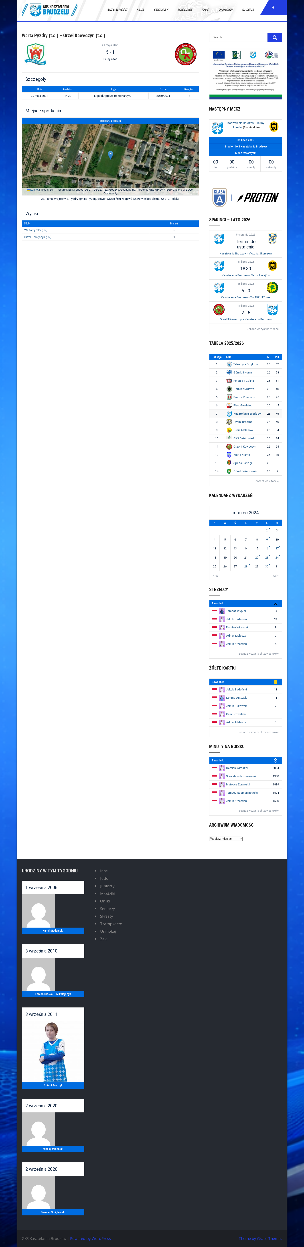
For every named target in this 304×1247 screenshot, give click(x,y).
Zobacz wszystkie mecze (263, 329)
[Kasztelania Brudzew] (217, 128)
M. (268, 357)
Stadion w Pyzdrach (110, 120)
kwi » (276, 575)
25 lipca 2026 (245, 283)
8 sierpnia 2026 (245, 234)
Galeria (248, 10)
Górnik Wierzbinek (245, 471)
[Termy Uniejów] (274, 127)
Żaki (104, 938)
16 (266, 548)
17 (277, 548)
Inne (104, 870)
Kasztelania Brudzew (247, 413)
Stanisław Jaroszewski (241, 776)
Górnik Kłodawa (243, 389)
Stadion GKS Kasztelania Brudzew (246, 146)
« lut (215, 575)
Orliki (105, 901)
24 (277, 557)
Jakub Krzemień (236, 644)
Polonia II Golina (243, 380)
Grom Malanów (243, 430)
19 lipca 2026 (245, 305)
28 (245, 566)
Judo (205, 10)
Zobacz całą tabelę (267, 481)
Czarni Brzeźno (243, 422)
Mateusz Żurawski (238, 784)
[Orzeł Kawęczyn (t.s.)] (167, 54)
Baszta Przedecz (244, 397)
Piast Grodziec (242, 405)
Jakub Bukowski (236, 706)
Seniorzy (161, 10)
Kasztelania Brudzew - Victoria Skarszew (246, 253)
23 (266, 557)
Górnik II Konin (242, 372)
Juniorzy (107, 885)
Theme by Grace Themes (260, 1238)
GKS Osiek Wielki (244, 438)
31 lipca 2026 (245, 261)
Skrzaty (106, 916)
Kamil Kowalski (236, 714)
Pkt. (277, 357)
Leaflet (34, 189)
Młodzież (185, 10)
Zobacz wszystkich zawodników (259, 653)
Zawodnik (218, 603)
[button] (110, 155)
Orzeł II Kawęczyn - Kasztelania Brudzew (246, 319)
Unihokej (226, 10)
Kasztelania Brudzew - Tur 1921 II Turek (245, 297)
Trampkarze (111, 923)
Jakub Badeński (236, 619)
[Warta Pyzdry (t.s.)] (53, 54)
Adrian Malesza (236, 635)
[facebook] (273, 7)
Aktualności (117, 10)
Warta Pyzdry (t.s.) (35, 230)
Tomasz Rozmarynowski (242, 792)
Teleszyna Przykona (246, 364)
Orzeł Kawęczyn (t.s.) (37, 237)
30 (266, 566)
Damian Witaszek (237, 627)
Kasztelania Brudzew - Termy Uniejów (246, 275)
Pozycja (217, 357)
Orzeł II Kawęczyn (244, 446)
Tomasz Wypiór (236, 611)
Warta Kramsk (242, 454)
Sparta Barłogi (242, 463)
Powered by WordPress (90, 1238)
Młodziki (107, 893)
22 (256, 557)
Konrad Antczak (236, 697)
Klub (140, 10)
